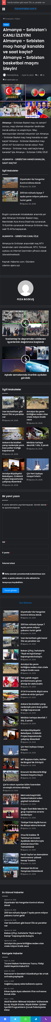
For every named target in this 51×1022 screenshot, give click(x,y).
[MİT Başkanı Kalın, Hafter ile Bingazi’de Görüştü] (11, 763)
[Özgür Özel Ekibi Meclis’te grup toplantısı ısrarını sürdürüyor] (11, 812)
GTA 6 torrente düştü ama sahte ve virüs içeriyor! (34, 693)
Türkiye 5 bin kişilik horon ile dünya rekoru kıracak (33, 824)
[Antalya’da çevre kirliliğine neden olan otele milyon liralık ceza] (38, 402)
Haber (17, 19)
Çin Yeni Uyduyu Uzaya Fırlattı (35, 475)
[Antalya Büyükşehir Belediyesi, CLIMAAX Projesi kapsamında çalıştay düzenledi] (13, 464)
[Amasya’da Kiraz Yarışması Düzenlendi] (11, 872)
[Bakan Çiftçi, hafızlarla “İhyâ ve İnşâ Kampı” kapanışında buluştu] (11, 654)
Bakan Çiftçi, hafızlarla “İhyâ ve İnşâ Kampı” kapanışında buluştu (32, 653)
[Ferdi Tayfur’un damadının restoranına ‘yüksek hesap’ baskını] (11, 858)
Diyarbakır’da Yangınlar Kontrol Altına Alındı (33, 613)
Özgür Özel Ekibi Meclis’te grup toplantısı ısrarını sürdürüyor (34, 811)
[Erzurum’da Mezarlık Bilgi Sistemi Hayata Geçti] (11, 776)
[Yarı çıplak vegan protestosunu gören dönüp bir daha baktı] (11, 681)
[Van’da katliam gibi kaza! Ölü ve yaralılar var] (13, 402)
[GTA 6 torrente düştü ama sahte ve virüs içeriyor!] (11, 695)
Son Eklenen (25, 602)
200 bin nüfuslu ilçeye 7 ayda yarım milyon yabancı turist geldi (34, 196)
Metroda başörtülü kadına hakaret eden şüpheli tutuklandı (31, 798)
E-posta (6, 552)
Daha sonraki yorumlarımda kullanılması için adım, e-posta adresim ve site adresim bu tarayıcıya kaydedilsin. (23, 578)
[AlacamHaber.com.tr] (25, 8)
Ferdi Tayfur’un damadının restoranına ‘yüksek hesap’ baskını (34, 857)
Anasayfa (9, 19)
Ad (4, 542)
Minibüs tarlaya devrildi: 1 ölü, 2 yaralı (37, 444)
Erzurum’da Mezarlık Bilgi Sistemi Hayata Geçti (33, 773)
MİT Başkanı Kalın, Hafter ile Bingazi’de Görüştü (33, 761)
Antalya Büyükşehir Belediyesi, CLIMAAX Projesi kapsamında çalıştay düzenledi (12, 477)
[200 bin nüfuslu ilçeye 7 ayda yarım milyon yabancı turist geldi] (10, 196)
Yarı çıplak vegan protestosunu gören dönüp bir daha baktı (32, 680)
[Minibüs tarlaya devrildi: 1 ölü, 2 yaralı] (38, 433)
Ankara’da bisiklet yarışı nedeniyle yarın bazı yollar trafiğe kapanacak (13, 446)
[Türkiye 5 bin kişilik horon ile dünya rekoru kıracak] (11, 826)
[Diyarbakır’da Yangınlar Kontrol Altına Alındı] (10, 182)
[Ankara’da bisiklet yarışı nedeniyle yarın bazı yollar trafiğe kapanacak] (13, 433)
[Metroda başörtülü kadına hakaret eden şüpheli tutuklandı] (11, 799)
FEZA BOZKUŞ (12, 75)
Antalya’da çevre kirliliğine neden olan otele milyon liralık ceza (37, 415)
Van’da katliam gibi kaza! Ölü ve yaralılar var (26, 2)
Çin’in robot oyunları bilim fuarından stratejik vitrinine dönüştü (22, 786)
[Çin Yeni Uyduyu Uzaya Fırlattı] (38, 464)
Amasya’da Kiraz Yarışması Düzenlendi (32, 870)
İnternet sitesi (8, 563)
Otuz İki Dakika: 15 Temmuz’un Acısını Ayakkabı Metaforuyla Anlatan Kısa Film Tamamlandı (32, 841)
